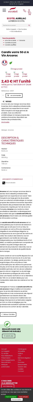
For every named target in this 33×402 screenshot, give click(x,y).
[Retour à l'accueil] (9, 9)
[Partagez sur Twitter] (15, 101)
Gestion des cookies (22, 368)
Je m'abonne (7, 386)
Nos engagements (8, 360)
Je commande (15, 95)
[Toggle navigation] (4, 10)
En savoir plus (8, 336)
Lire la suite (5, 122)
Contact (21, 371)
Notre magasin (11, 29)
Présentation (5, 358)
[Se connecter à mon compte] (29, 10)
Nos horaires (22, 29)
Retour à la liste (9, 314)
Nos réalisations (16, 31)
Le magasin (5, 351)
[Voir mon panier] (29, 13)
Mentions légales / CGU (24, 359)
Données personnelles (22, 363)
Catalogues (22, 349)
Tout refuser (23, 397)
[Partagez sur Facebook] (12, 101)
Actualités (21, 351)
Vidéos (20, 353)
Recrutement (6, 362)
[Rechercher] (29, 25)
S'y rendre (4, 353)
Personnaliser (17, 399)
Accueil (4, 349)
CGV (19, 356)
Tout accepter (11, 397)
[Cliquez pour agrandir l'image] (16, 69)
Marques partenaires (5, 365)
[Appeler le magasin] (24, 10)
